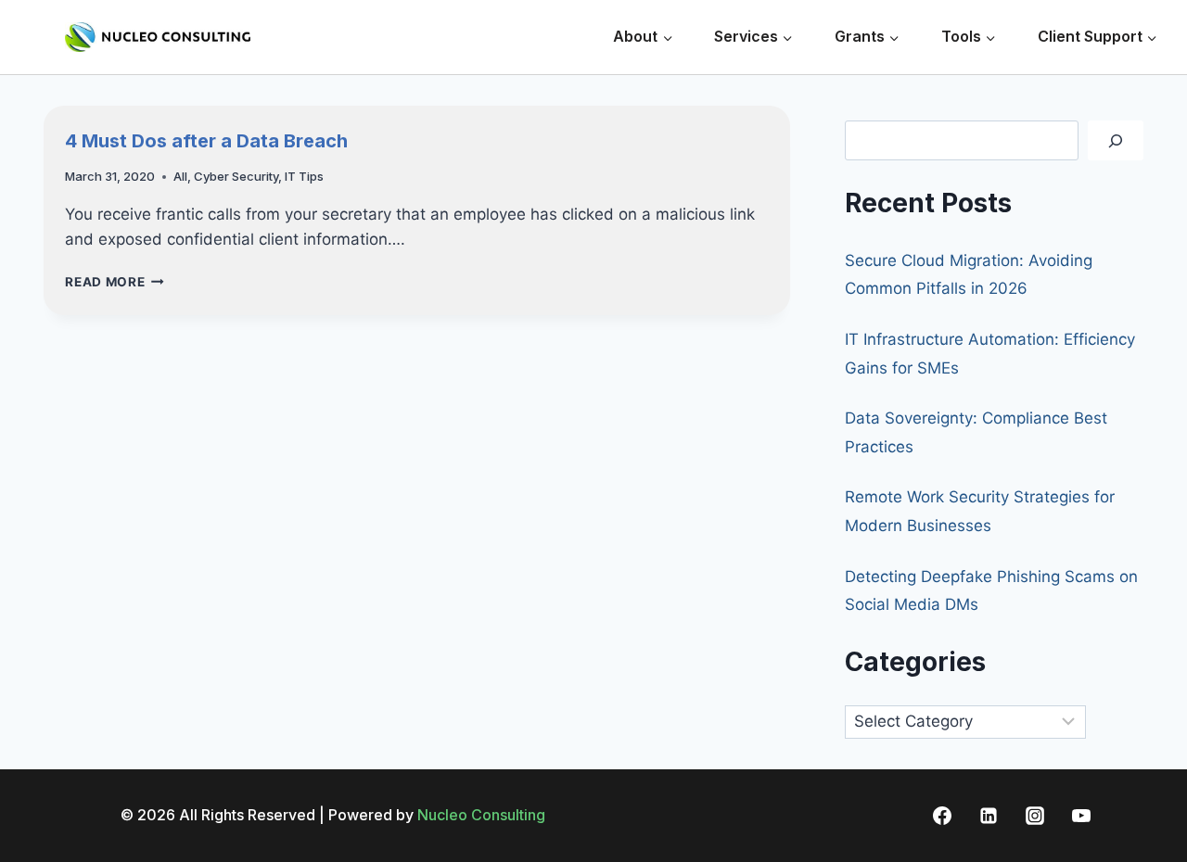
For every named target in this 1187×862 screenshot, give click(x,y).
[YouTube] (1081, 815)
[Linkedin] (988, 815)
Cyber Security (236, 176)
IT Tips (304, 176)
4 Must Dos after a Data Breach (206, 141)
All (180, 176)
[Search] (1115, 140)
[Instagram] (1034, 815)
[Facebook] (942, 815)
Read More (114, 281)
